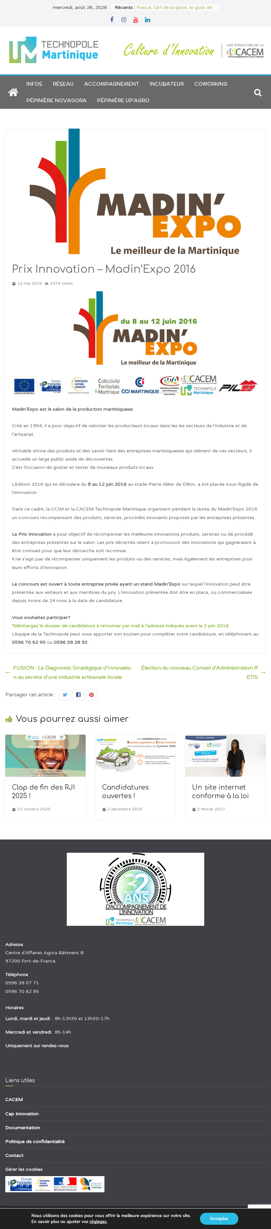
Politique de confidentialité (35, 1141)
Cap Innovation (22, 1114)
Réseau (63, 83)
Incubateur (167, 83)
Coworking (210, 83)
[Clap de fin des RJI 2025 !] (45, 739)
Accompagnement (111, 83)
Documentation (22, 1127)
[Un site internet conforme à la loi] (225, 739)
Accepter (219, 1218)
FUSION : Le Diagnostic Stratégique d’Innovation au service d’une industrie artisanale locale (72, 673)
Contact (14, 1155)
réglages (98, 1222)
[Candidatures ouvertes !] (136, 739)
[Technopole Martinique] (13, 92)
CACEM (14, 1099)
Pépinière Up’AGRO (123, 100)
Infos (34, 83)
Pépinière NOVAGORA (56, 100)
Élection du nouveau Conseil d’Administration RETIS (199, 673)
